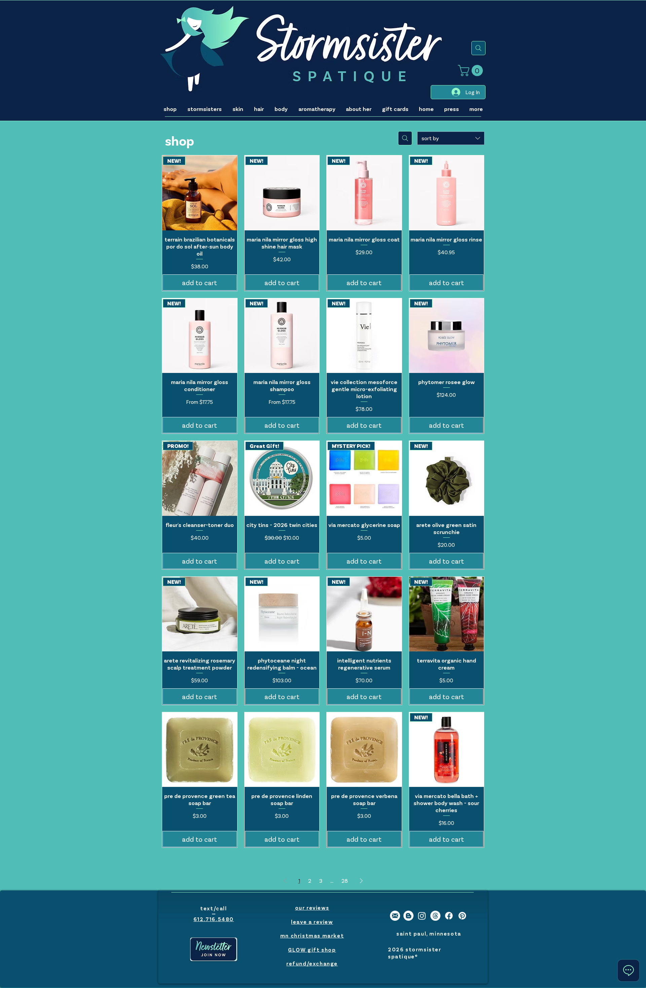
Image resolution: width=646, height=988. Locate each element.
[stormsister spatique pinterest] (462, 916)
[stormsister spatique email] (395, 916)
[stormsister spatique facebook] (449, 916)
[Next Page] (361, 880)
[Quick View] (199, 749)
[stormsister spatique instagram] (422, 916)
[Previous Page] (285, 880)
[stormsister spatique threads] (435, 916)
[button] (472, 70)
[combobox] (451, 138)
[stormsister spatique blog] (408, 916)
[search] (478, 48)
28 (345, 880)
